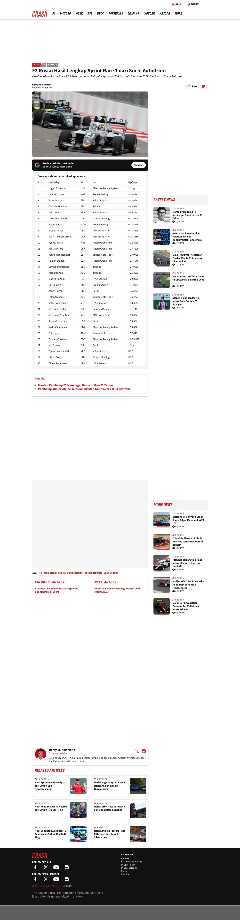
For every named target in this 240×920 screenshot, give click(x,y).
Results (52, 64)
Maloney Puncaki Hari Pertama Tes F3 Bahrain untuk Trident (185, 606)
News (179, 208)
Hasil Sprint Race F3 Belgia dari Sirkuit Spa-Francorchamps (49, 786)
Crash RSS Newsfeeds (131, 862)
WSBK (79, 13)
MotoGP (65, 13)
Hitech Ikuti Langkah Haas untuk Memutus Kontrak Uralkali (187, 563)
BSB (90, 13)
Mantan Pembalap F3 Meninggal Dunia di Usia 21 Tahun (75, 385)
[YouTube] (57, 868)
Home (36, 64)
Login (124, 871)
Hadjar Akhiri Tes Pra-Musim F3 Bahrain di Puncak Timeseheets (188, 585)
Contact (125, 859)
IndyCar (149, 13)
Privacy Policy (128, 865)
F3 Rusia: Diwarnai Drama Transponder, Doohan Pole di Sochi (57, 590)
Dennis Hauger (75, 573)
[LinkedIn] (67, 868)
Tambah (138, 165)
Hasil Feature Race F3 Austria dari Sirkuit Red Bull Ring (51, 808)
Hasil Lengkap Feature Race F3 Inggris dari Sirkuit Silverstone (109, 834)
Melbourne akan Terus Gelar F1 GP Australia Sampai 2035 (188, 278)
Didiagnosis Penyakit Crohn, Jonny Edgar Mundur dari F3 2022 (188, 520)
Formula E (116, 13)
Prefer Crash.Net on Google (58, 163)
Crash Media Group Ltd (50, 886)
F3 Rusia (44, 573)
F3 (44, 64)
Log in (195, 4)
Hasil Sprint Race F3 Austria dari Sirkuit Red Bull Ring (109, 808)
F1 (54, 13)
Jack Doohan (111, 573)
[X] (46, 868)
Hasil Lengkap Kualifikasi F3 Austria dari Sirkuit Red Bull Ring (50, 834)
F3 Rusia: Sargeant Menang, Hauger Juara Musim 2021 (117, 590)
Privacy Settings (129, 868)
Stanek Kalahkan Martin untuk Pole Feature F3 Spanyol (186, 301)
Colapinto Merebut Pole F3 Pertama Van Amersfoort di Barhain (187, 542)
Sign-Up (125, 874)
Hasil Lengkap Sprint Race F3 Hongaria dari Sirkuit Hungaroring (110, 786)
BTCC (100, 13)
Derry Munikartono (42, 84)
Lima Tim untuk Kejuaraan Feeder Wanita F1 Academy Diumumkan (187, 258)
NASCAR (165, 13)
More (178, 13)
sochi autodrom (94, 573)
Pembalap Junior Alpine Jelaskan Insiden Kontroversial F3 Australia (84, 389)
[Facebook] (36, 868)
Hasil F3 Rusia (58, 573)
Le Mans (133, 13)
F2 (173, 556)
